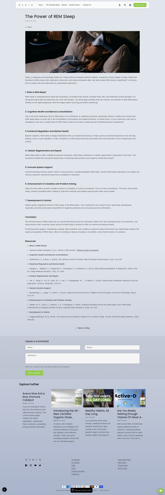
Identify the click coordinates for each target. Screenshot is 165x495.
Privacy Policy (123, 465)
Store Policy (122, 462)
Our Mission (76, 459)
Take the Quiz (140, 5)
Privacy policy (93, 490)
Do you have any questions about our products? (149, 484)
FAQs (73, 465)
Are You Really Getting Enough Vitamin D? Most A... (130, 414)
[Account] (120, 5)
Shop (40, 5)
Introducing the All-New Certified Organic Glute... (66, 414)
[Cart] (130, 5)
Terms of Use (122, 468)
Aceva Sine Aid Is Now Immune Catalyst (34, 397)
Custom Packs (74, 5)
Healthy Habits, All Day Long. (97, 412)
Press (74, 468)
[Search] (125, 5)
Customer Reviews (78, 471)
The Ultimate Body (53, 5)
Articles (64, 5)
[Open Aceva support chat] (160, 490)
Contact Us (87, 5)
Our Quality (75, 462)
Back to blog (83, 328)
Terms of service (104, 490)
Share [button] (30, 27)
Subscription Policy (124, 459)
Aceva (63, 490)
